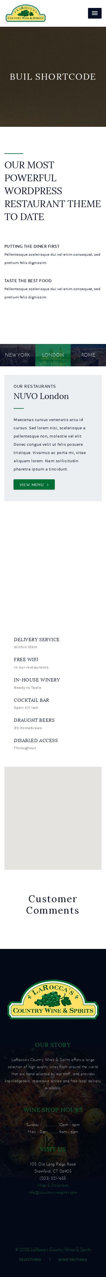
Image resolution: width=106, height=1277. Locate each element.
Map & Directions (53, 1185)
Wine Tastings (72, 1260)
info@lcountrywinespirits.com (53, 1192)
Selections (30, 1260)
